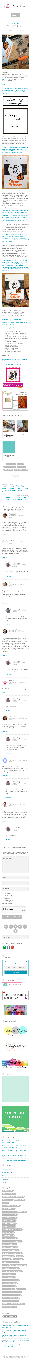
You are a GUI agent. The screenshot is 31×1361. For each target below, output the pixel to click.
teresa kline (13, 681)
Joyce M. (12, 759)
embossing (8, 1235)
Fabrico (20, 464)
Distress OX (9, 1226)
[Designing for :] (12, 986)
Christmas (8, 1208)
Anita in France (15, 630)
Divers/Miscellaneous (12, 1229)
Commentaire (7, 859)
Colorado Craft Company (14, 1211)
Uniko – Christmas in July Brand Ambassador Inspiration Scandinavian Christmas (14, 1151)
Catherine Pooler (11, 1205)
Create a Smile (9, 1217)
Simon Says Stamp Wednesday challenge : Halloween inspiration (14, 360)
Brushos (19, 1199)
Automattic (22, 1357)
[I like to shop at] (15, 1101)
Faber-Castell (10, 1238)
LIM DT (7, 1259)
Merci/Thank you (11, 1262)
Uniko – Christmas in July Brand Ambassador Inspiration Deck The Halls (14, 1146)
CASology (5, 79)
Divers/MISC (5, 1172)
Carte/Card (15, 23)
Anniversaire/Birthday (13, 1196)
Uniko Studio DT (11, 1298)
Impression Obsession (12, 1253)
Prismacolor (9, 1274)
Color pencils (10, 1214)
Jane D (4, 1330)
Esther (11, 803)
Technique (9, 1289)
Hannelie (12, 583)
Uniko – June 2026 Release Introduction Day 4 (14, 1160)
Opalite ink (8, 470)
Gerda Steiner (9, 1244)
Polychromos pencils (12, 1271)
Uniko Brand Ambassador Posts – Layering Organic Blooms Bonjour (13, 1141)
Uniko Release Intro (12, 1295)
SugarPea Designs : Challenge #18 (12, 364)
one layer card (18, 1265)
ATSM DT (8, 1199)
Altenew (8, 1190)
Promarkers (9, 1277)
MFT (6, 1265)
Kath (3, 1325)
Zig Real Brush (10, 1307)
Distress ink (11, 464)
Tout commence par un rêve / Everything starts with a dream (16, 497)
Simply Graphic (10, 1283)
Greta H (4, 1335)
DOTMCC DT (8, 1232)
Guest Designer (10, 1247)
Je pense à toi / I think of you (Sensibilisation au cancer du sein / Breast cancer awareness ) (15, 488)
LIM (20, 1256)
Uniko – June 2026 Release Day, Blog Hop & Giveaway (14, 1156)
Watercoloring (10, 1301)
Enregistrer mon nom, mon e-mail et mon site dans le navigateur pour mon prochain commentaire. (8, 898)
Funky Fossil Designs (12, 1241)
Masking (18, 1259)
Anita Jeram (9, 1193)
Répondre (5, 534)
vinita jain (4, 1345)
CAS (5, 1202)
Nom (5, 877)
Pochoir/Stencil (11, 1268)
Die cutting (9, 1220)
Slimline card (9, 1286)
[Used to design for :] (15, 1037)
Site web (6, 888)
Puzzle (4, 1179)
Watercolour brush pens (14, 1304)
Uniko (21, 1289)
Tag (3, 1182)
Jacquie (12, 716)
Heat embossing (9, 467)
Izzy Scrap (21, 30)
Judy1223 (12, 514)
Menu (16, 15)
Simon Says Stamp (21, 470)
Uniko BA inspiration (12, 1292)
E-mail (5, 883)
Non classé (5, 1175)
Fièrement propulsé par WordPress (15, 1356)
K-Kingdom (21, 467)
